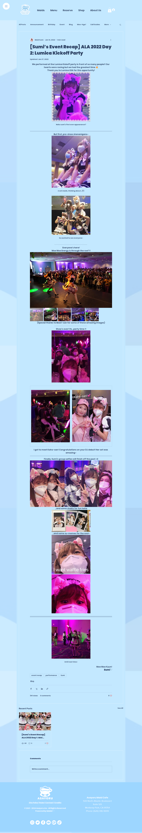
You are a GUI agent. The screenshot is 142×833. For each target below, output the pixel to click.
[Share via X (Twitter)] (36, 689)
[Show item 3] (64, 314)
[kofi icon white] (54, 822)
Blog (71, 25)
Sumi (63, 675)
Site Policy (33, 802)
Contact (49, 802)
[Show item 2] (50, 314)
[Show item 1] (36, 314)
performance (51, 675)
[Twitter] (38, 822)
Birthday (51, 25)
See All (120, 708)
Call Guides (95, 25)
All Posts (22, 25)
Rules (41, 802)
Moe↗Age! (81, 25)
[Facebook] (43, 822)
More (106, 25)
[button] (6, 6)
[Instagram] (32, 822)
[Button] (25, 9)
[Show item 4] (78, 314)
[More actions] (110, 40)
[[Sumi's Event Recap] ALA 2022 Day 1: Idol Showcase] (35, 721)
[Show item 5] (92, 314)
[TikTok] (59, 822)
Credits (57, 802)
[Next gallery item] (109, 280)
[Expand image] (71, 280)
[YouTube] (48, 822)
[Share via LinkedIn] (42, 689)
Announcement (37, 25)
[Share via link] (47, 689)
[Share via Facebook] (31, 689)
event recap (36, 675)
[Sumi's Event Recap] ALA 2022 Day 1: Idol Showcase (33, 736)
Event (62, 25)
